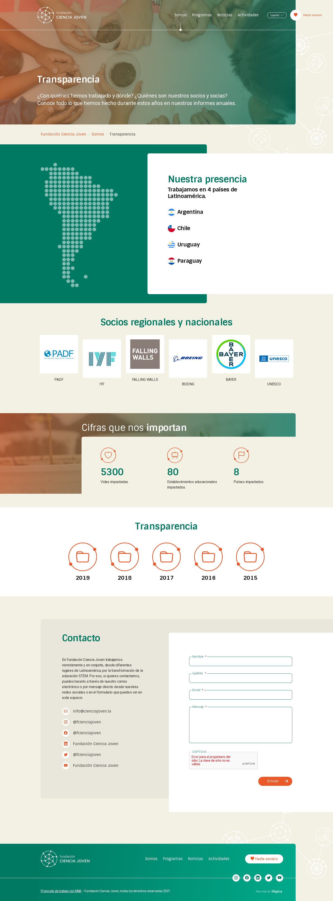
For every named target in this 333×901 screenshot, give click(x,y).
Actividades (248, 15)
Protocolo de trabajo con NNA (61, 891)
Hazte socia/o (266, 859)
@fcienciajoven (87, 722)
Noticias (224, 15)
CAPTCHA (199, 752)
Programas (202, 15)
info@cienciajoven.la (92, 711)
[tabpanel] (59, 360)
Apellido (199, 673)
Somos (180, 15)
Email (197, 690)
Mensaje (199, 707)
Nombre (199, 656)
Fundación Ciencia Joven (63, 134)
